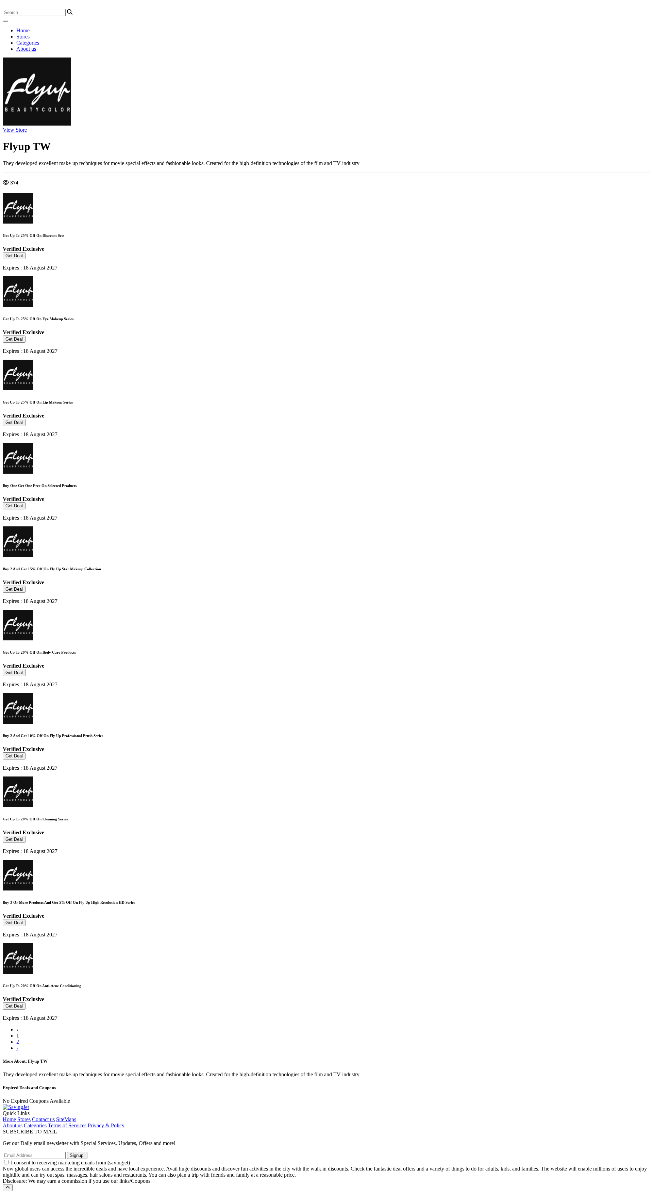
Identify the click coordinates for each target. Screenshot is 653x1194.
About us (26, 49)
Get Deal (14, 255)
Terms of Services (67, 1125)
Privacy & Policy (106, 1125)
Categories (27, 43)
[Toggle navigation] (5, 21)
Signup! (77, 1155)
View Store (15, 130)
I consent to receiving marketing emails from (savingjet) (70, 1162)
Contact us (43, 1119)
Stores (23, 36)
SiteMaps (66, 1119)
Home (23, 30)
